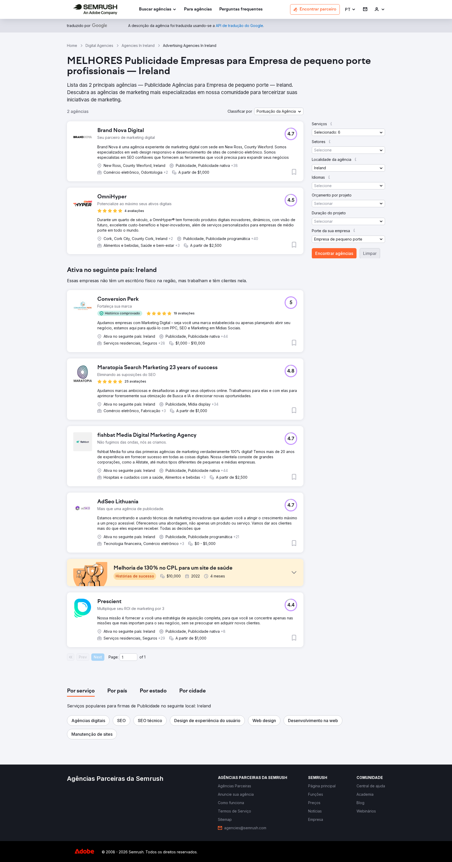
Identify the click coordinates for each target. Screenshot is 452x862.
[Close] (318, 362)
